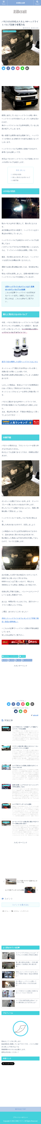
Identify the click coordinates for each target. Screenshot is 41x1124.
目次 (17, 170)
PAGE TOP (21, 1109)
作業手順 (15, 180)
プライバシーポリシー (20, 1117)
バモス (23, 656)
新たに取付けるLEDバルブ (21, 177)
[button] (37, 547)
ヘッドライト (28, 660)
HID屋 (5, 660)
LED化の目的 (17, 174)
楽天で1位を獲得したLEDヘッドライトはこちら (20, 362)
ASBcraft (20, 3)
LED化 (12, 660)
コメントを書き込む (20, 905)
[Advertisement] (20, 78)
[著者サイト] (16, 711)
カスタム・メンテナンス (11, 656)
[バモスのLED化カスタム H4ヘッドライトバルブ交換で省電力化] (13, 68)
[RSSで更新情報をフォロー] (25, 711)
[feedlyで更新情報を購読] (20, 711)
